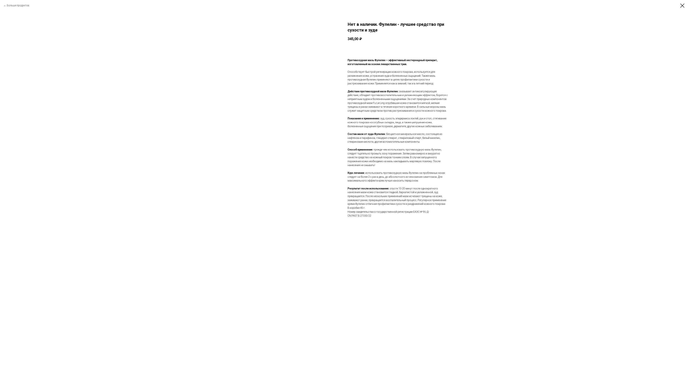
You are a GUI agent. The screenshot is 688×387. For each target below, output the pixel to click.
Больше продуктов (18, 5)
